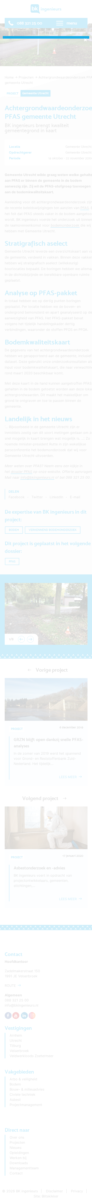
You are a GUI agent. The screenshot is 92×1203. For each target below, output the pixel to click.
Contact (16, 1173)
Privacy (77, 1191)
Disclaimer (54, 1191)
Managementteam (24, 1168)
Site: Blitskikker (46, 1196)
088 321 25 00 (29, 23)
